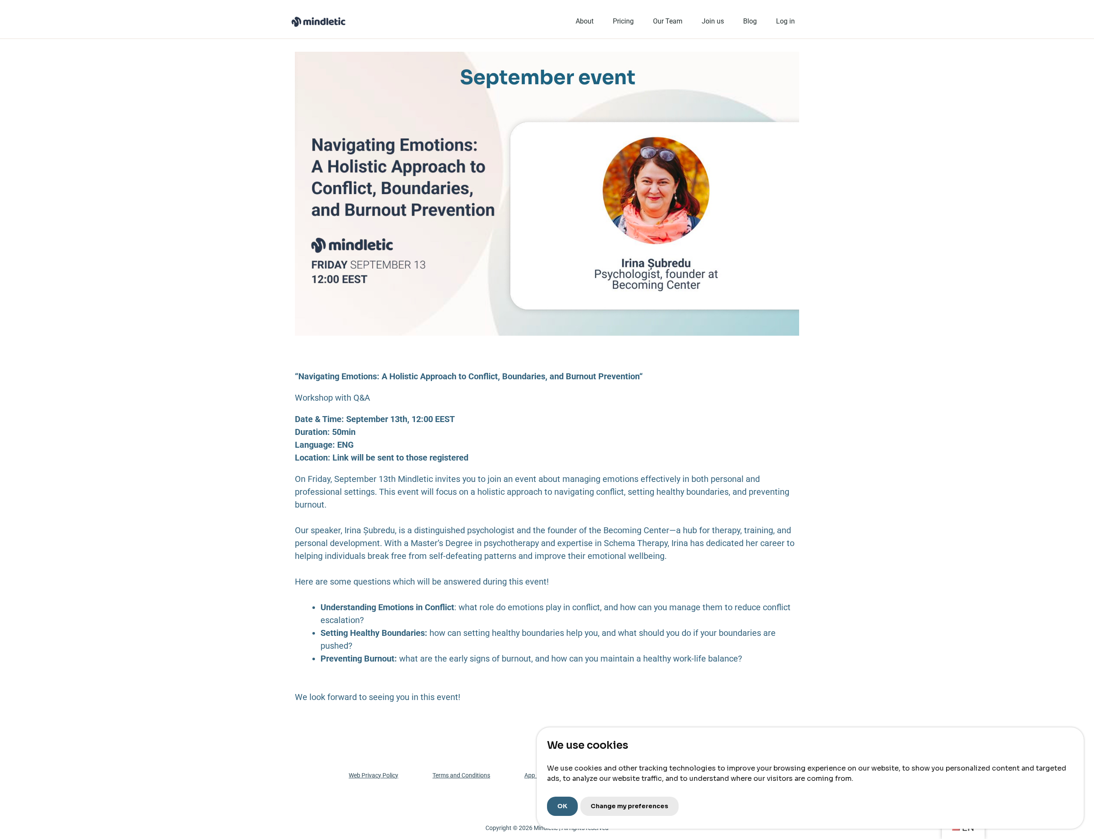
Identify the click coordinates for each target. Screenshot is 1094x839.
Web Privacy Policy (373, 775)
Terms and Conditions (461, 775)
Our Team (667, 21)
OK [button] (562, 806)
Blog (750, 21)
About (585, 21)
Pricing (623, 21)
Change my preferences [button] (629, 806)
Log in (785, 21)
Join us (713, 21)
